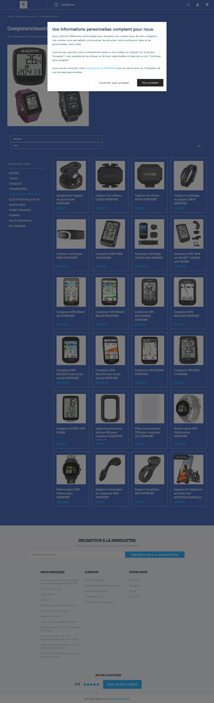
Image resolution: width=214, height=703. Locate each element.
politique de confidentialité (101, 68)
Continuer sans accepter (114, 82)
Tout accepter (150, 82)
